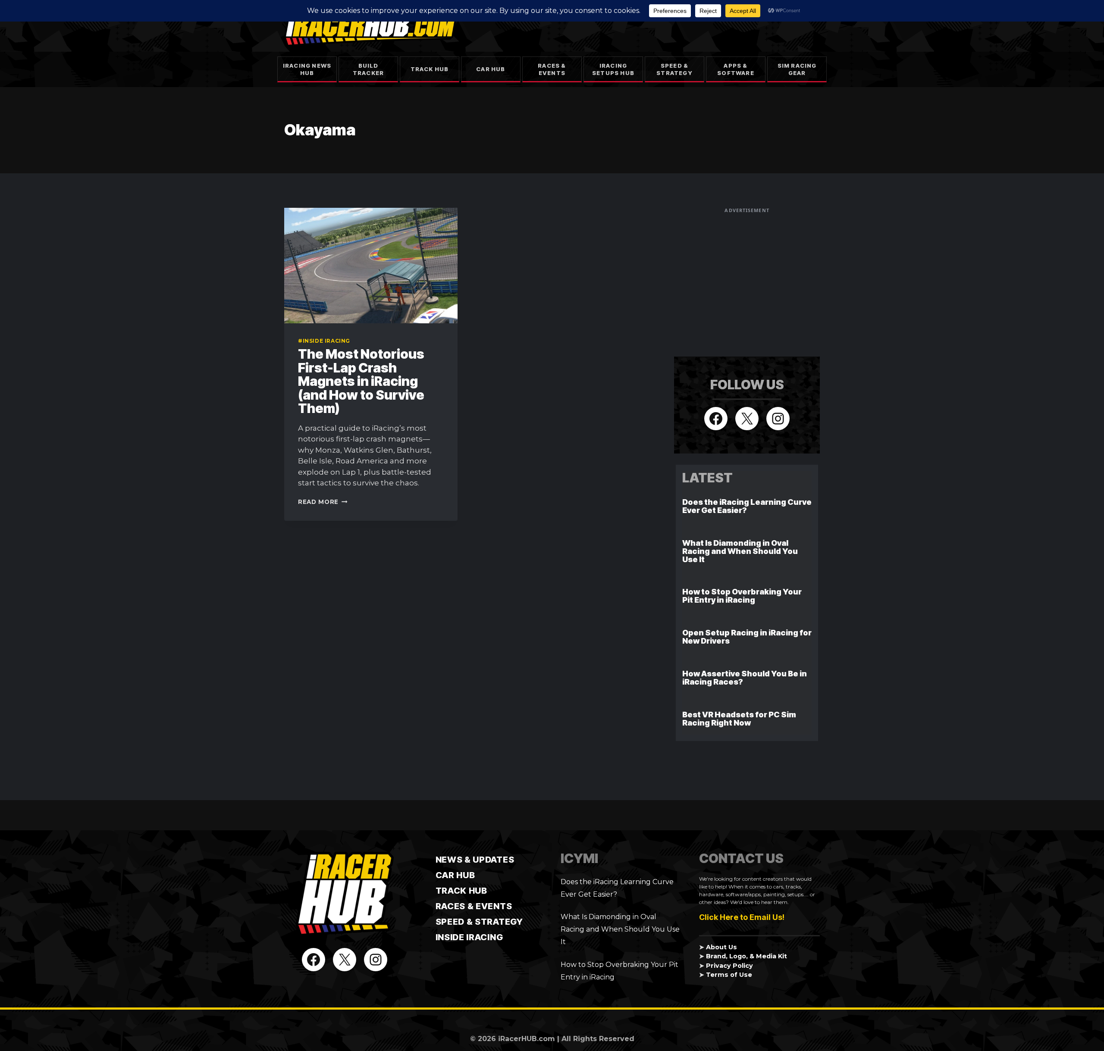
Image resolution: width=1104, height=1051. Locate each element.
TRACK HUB (461, 890)
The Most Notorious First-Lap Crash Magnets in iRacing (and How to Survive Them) (361, 381)
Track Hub (430, 69)
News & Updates (475, 859)
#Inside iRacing (324, 341)
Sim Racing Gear (797, 69)
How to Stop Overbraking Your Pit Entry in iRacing (742, 595)
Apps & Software (735, 69)
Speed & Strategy (674, 69)
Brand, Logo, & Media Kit (746, 956)
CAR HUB (455, 875)
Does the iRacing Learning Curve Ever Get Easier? (747, 506)
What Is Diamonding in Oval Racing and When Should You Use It (740, 551)
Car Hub (490, 69)
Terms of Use (729, 975)
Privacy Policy (729, 966)
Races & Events (552, 69)
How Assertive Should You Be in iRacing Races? (744, 677)
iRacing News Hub (307, 69)
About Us (721, 947)
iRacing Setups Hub (613, 69)
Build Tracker (368, 69)
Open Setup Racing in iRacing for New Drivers (747, 636)
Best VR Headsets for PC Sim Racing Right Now (739, 718)
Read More (323, 501)
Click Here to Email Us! (741, 917)
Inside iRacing (469, 937)
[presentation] (371, 265)
